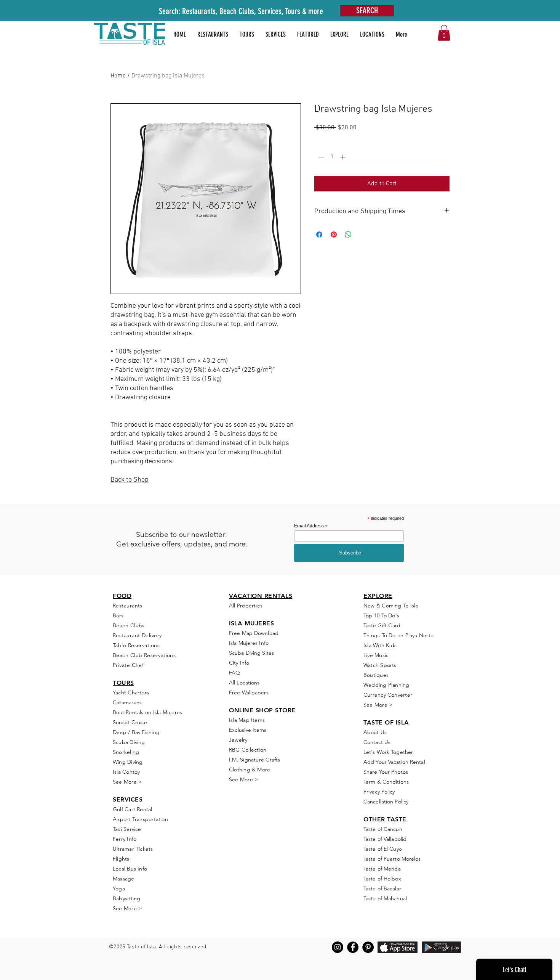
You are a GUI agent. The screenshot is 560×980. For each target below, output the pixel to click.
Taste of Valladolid (384, 838)
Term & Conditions (386, 781)
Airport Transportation (140, 819)
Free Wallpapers (249, 692)
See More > (127, 781)
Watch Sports (380, 665)
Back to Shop (129, 480)
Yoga (119, 888)
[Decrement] (320, 157)
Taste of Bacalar (382, 888)
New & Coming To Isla (390, 605)
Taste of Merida (382, 868)
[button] (308, 34)
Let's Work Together (388, 752)
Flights (121, 858)
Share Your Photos (385, 771)
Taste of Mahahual (385, 898)
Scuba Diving (129, 742)
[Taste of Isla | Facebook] (352, 947)
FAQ (234, 672)
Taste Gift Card (381, 625)
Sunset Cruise (130, 722)
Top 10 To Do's (382, 615)
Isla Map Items (247, 720)
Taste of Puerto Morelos (392, 858)
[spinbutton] (332, 157)
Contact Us (376, 742)
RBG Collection (247, 749)
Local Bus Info (130, 868)
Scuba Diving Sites (251, 652)
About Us (375, 732)
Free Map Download (253, 633)
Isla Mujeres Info (249, 642)
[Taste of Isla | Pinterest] (368, 947)
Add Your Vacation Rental (394, 761)
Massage (123, 878)
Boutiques (376, 675)
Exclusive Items (247, 729)
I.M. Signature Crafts (254, 759)
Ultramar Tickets (133, 848)
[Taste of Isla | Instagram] (337, 947)
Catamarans (127, 702)
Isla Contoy (126, 771)
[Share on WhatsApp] (348, 234)
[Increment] (343, 157)
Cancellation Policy (385, 801)
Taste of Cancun (382, 829)
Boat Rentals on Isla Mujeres (147, 712)
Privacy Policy (379, 791)
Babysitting (126, 898)
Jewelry (238, 739)
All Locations (244, 682)
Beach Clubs (129, 625)
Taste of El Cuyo (382, 848)
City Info (239, 662)
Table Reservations (136, 645)
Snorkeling (126, 752)
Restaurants (127, 605)
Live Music (376, 655)
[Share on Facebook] (319, 234)
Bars (118, 615)
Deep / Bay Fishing (136, 732)
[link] (444, 33)
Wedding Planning (386, 684)
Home (118, 76)
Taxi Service (127, 829)
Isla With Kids (380, 645)
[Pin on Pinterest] (333, 234)
